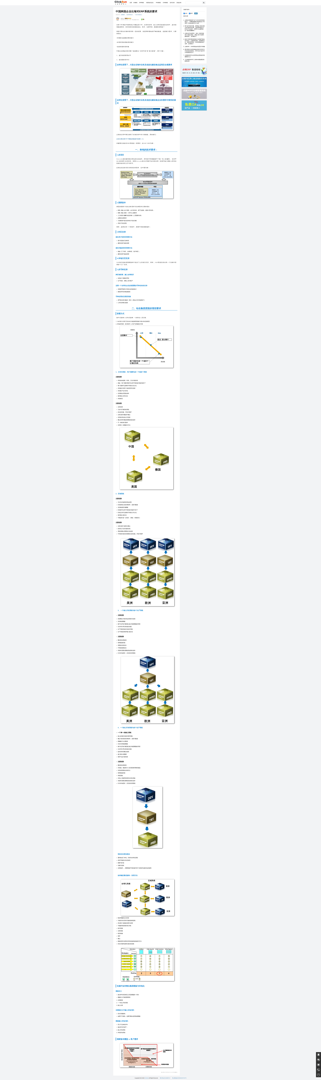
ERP (191, 13)
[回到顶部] (318, 1074)
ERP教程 (141, 2)
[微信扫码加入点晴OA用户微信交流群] (318, 1059)
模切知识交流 (149, 2)
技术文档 (172, 2)
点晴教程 (123, 14)
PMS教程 (158, 2)
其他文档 (179, 2)
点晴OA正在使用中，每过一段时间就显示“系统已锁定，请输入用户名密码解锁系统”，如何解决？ (194, 35)
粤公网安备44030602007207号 (179, 1078)
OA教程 (135, 2)
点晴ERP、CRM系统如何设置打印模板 (195, 46)
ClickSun (147, 1078)
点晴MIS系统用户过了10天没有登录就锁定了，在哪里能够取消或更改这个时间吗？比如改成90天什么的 (195, 21)
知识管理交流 (130, 14)
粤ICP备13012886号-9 (165, 1078)
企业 (186, 13)
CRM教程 (165, 2)
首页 (131, 2)
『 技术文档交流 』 (138, 14)
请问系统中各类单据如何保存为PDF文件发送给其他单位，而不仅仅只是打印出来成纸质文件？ (195, 51)
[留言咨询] (318, 1064)
